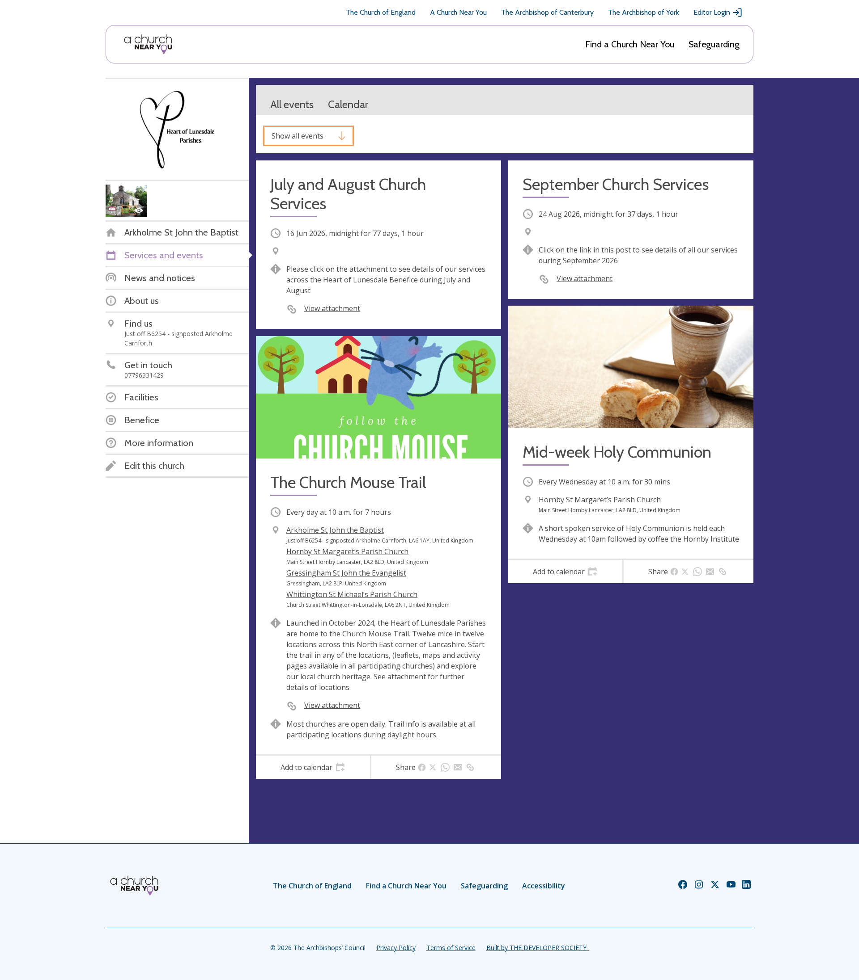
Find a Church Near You (629, 44)
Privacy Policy (396, 947)
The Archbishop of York (643, 12)
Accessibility (543, 886)
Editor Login (711, 12)
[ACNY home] (148, 44)
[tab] (313, 767)
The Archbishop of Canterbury (547, 12)
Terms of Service (451, 947)
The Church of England (381, 12)
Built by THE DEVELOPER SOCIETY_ (537, 947)
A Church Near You (458, 12)
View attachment (332, 308)
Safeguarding (714, 44)
